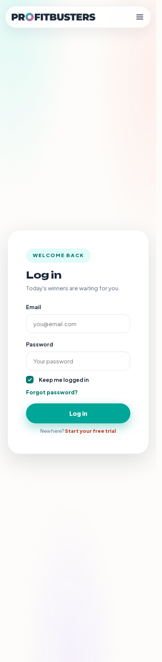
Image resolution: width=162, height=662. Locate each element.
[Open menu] (140, 17)
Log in (78, 413)
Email (33, 306)
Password (39, 344)
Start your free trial (90, 431)
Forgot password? (52, 392)
